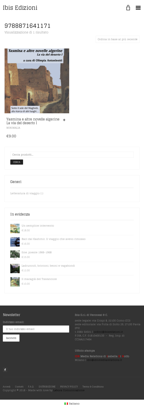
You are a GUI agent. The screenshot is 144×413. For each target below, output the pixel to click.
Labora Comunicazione (69, 390)
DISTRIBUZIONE (47, 387)
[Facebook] (5, 370)
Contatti (19, 387)
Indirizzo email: (13, 322)
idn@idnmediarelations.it (104, 360)
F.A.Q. (31, 387)
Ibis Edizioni (20, 8)
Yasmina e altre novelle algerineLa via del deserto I (32, 121)
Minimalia (13, 128)
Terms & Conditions (93, 387)
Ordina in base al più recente (117, 39)
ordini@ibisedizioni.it (108, 331)
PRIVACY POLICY (69, 387)
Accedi (6, 387)
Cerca (16, 162)
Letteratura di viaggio (25, 193)
